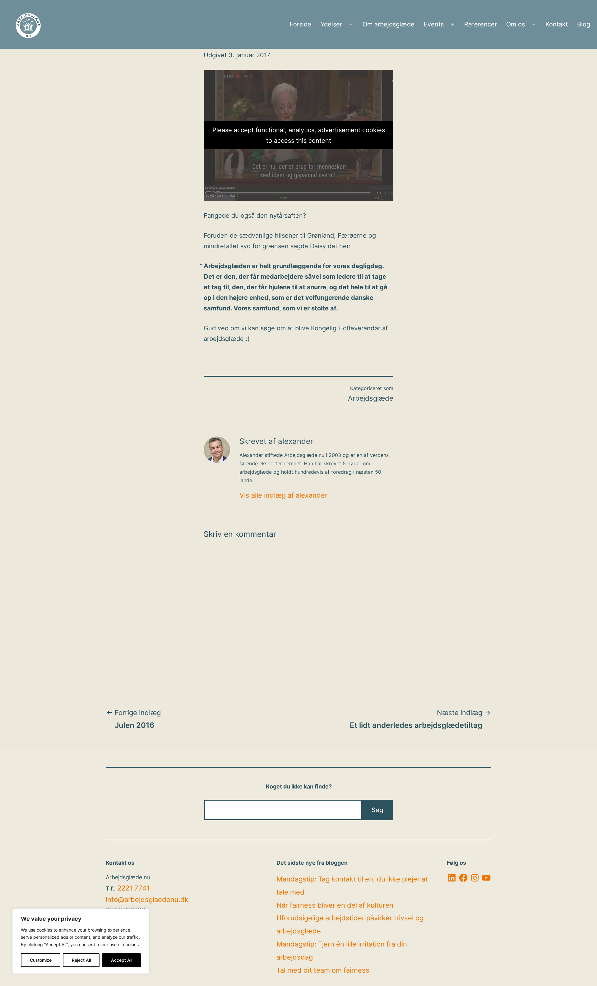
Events (434, 24)
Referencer (480, 24)
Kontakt (556, 24)
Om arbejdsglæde (388, 24)
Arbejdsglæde (370, 398)
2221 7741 (133, 888)
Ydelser (331, 24)
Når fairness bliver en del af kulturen (334, 905)
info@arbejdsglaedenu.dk (147, 899)
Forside (300, 24)
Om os (515, 24)
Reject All (81, 960)
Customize (41, 960)
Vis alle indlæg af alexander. (284, 495)
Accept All (121, 960)
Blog (583, 24)
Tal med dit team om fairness (322, 970)
